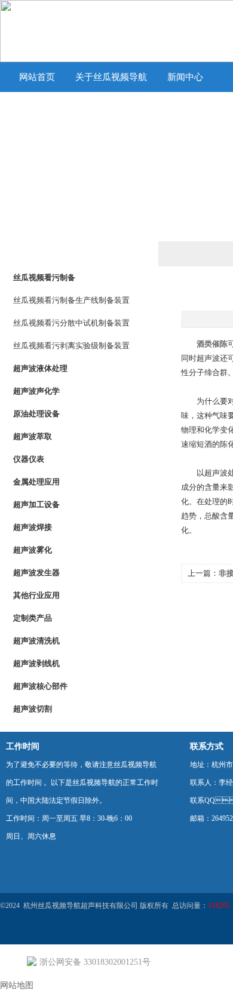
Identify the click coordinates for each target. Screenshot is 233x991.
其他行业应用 (36, 595)
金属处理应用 (36, 481)
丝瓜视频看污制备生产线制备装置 (71, 300)
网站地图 (16, 985)
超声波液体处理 (40, 368)
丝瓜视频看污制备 (44, 277)
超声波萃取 (32, 436)
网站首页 (37, 77)
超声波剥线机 (36, 663)
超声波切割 (32, 708)
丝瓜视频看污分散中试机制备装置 (71, 322)
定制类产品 (32, 617)
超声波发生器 (36, 572)
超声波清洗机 (36, 640)
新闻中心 (185, 77)
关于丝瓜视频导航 (111, 77)
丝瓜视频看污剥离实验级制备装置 (71, 345)
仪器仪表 (28, 459)
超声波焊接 (32, 527)
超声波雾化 (32, 549)
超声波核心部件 (40, 686)
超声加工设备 (36, 504)
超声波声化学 (36, 390)
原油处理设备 (36, 413)
